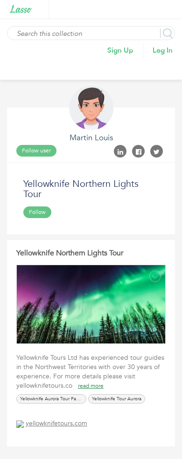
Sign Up (120, 50)
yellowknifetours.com (56, 423)
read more (91, 386)
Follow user (36, 150)
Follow (37, 212)
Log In (163, 50)
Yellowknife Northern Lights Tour (69, 253)
